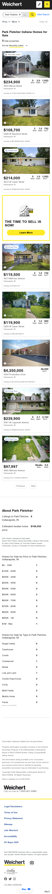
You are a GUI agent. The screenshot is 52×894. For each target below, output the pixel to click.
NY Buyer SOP (11, 842)
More (14, 21)
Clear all (43, 21)
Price (4, 21)
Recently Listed (16, 45)
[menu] (47, 4)
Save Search (43, 14)
